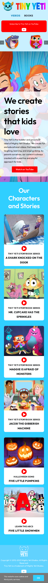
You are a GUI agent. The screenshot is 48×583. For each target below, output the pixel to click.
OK (38, 578)
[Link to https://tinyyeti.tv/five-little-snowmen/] (24, 521)
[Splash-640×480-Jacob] (24, 381)
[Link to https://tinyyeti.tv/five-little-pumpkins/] (24, 471)
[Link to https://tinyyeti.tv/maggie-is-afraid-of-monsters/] (24, 360)
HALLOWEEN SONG (24, 476)
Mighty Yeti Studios (30, 560)
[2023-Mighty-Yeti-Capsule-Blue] (24, 547)
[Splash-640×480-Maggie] (24, 327)
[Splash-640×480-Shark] (24, 215)
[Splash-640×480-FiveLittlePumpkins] (24, 438)
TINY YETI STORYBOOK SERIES (24, 253)
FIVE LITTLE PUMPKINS (24, 481)
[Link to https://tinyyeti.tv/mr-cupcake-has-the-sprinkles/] (24, 303)
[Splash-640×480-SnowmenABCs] (24, 488)
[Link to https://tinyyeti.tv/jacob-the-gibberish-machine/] (24, 414)
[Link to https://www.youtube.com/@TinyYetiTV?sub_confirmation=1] (24, 29)
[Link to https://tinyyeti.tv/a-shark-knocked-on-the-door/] (24, 248)
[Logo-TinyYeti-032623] (24, 2)
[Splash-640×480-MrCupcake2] (24, 269)
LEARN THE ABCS (24, 526)
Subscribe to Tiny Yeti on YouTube (24, 24)
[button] (2, 43)
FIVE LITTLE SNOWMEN (24, 530)
